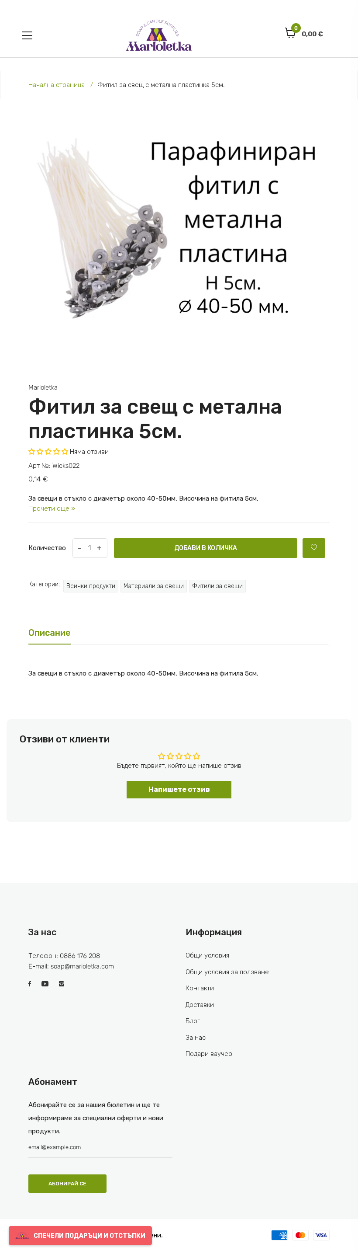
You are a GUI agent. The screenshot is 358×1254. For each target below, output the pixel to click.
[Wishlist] (314, 548)
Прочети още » (51, 508)
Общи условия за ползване (227, 972)
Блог (193, 1021)
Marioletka (43, 387)
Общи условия (207, 955)
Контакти (200, 988)
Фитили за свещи (217, 586)
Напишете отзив (179, 789)
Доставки (200, 1005)
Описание (49, 632)
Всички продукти (90, 586)
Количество (47, 548)
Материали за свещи (154, 586)
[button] (48, 452)
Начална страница (56, 85)
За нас (196, 1038)
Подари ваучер (209, 1054)
